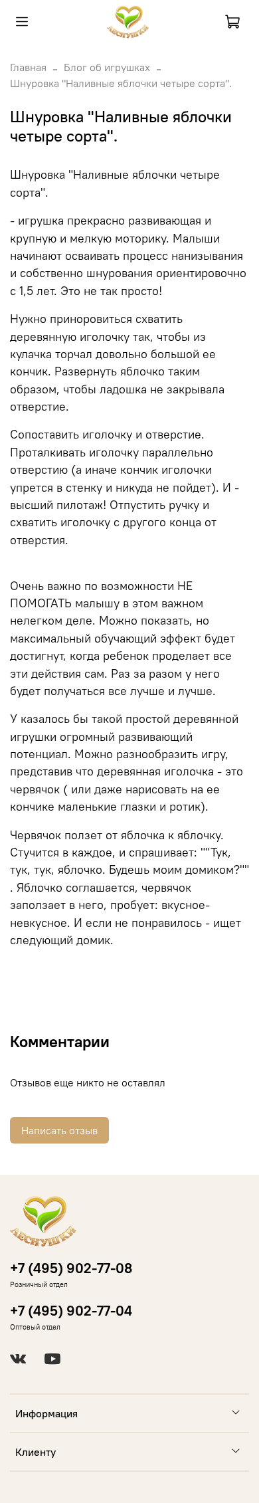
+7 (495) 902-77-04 (71, 1311)
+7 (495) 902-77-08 (71, 1268)
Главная (28, 67)
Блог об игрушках (107, 67)
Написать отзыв (59, 1130)
